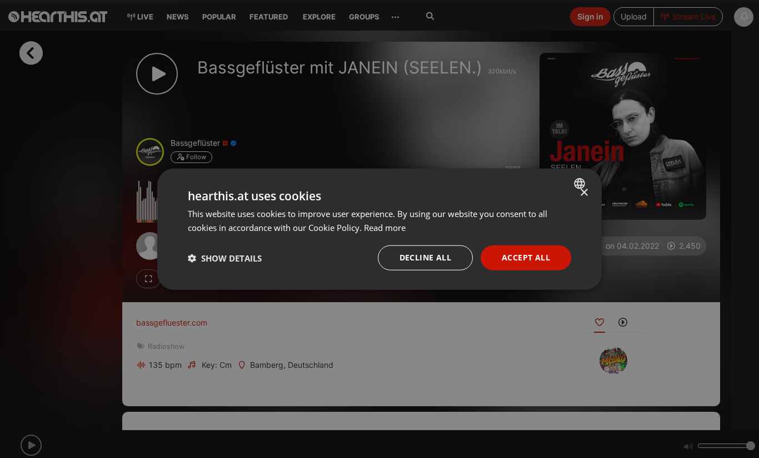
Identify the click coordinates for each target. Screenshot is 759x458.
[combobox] (581, 183)
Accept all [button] (526, 257)
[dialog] (379, 229)
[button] (225, 258)
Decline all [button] (425, 257)
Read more (385, 227)
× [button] (584, 192)
